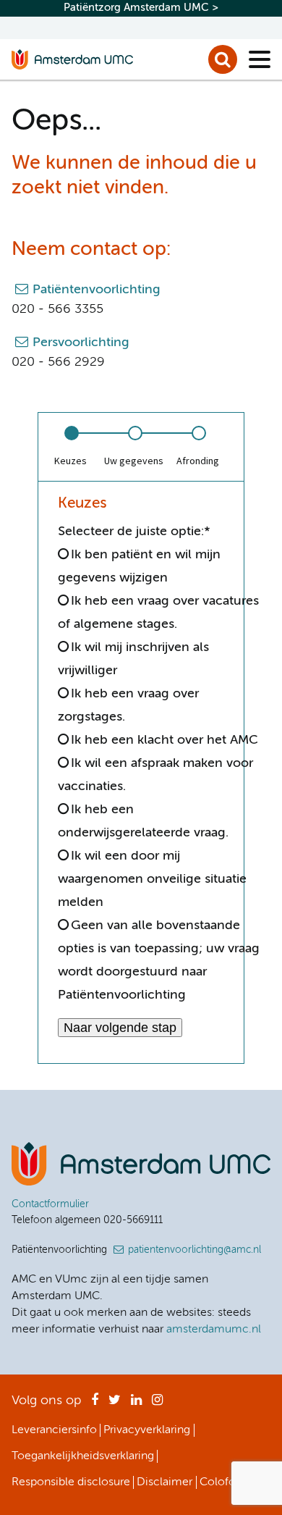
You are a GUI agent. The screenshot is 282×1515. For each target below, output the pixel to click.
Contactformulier (50, 1204)
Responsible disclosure (71, 1482)
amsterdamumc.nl (213, 1329)
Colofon (221, 1482)
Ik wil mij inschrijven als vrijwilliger (133, 659)
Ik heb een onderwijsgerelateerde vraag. (143, 821)
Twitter (114, 1404)
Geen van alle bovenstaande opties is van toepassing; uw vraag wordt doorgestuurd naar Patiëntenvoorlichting (159, 960)
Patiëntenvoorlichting (97, 289)
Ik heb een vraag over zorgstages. (128, 705)
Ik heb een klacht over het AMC (164, 740)
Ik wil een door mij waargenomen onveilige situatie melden (152, 879)
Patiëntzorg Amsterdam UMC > (141, 7)
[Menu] (259, 59)
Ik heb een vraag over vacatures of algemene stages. (158, 613)
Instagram (157, 1404)
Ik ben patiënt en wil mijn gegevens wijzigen (139, 566)
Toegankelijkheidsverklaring (83, 1456)
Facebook (94, 1404)
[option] (70, 447)
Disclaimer (164, 1482)
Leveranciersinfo (54, 1430)
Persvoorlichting (81, 342)
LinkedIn (136, 1404)
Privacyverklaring (146, 1430)
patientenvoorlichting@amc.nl (194, 1250)
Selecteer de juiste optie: (134, 531)
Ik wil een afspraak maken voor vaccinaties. (155, 775)
